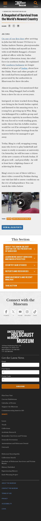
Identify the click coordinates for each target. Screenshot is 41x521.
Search (36, 6)
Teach (4, 425)
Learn (4, 421)
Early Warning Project (10, 475)
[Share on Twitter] (13, 27)
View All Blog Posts (12, 227)
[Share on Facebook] (9, 27)
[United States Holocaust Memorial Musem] (20, 342)
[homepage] (20, 4)
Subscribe (20, 386)
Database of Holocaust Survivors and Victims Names (18, 462)
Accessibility (7, 504)
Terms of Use (7, 493)
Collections (6, 428)
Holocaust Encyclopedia (11, 454)
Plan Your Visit (7, 395)
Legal (4, 509)
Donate (4, 414)
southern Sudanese (15, 65)
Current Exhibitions (9, 399)
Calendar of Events (9, 403)
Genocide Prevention (10, 440)
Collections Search (9, 458)
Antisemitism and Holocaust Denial (15, 443)
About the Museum (9, 483)
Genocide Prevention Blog (21, 218)
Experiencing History (10, 471)
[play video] (20, 202)
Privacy (5, 499)
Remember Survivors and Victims (14, 436)
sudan (9, 218)
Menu (5, 6)
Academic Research (9, 432)
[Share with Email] (18, 27)
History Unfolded (8, 467)
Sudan (24, 68)
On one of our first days (13, 39)
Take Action (11, 286)
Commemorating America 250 (13, 410)
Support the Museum (10, 407)
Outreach (5, 447)
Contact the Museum (10, 488)
